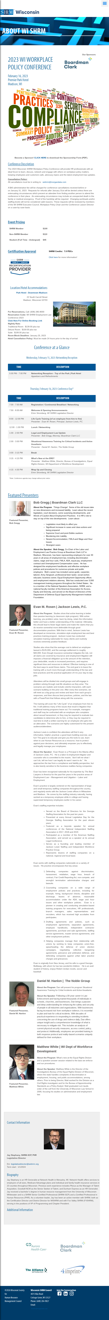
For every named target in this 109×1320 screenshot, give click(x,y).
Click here (53, 257)
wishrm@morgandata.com (54, 182)
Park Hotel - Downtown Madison (31, 293)
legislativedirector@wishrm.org (25, 1164)
